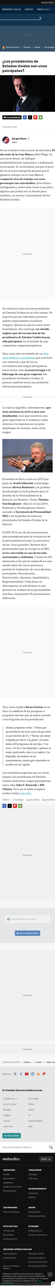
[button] (20, 138)
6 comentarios (13, 117)
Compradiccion (10, 1238)
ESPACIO (29, 9)
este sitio (25, 793)
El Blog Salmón (35, 1230)
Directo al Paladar (11, 1211)
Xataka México (10, 1253)
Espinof (31, 1197)
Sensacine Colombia (37, 1261)
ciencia (6, 1120)
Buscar (51, 1147)
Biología (7, 1109)
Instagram (32, 1073)
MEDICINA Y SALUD (11, 9)
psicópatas (34, 799)
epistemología (35, 1120)
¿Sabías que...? (10, 1098)
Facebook (25, 117)
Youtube (26, 1073)
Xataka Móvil (9, 1178)
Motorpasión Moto (36, 1215)
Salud (31, 1109)
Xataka (6, 1174)
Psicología (18, 799)
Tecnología (49, 47)
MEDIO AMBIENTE (45, 9)
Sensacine (33, 1193)
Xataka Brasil (9, 1257)
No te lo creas (9, 1104)
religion (7, 1115)
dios (30, 1126)
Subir (44, 1159)
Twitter (30, 117)
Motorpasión (34, 1211)
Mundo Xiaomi (9, 1190)
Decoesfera (8, 1234)
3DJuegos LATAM (36, 1253)
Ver (29, 933)
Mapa (37, 47)
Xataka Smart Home (12, 1186)
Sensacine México (36, 1257)
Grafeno (27, 1062)
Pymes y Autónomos (37, 1234)
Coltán (39, 1062)
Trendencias (9, 1230)
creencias (8, 1126)
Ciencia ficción (12, 47)
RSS (38, 1073)
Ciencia (27, 47)
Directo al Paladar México (11, 1267)
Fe (29, 1115)
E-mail (41, 117)
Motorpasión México (37, 1265)
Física (31, 1104)
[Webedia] (48, 2)
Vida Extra (33, 1178)
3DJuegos (32, 1174)
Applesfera (8, 1182)
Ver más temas (11, 1135)
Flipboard (35, 117)
